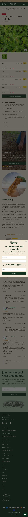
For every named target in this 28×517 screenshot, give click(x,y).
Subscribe (14, 273)
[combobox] (13, 269)
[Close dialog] (26, 241)
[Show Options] (25, 269)
